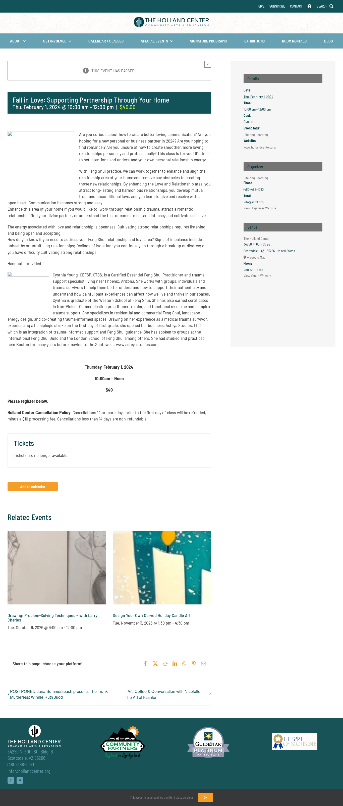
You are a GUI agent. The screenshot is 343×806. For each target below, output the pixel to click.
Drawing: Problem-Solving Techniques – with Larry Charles (52, 617)
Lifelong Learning (256, 134)
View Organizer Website (260, 208)
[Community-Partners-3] (122, 726)
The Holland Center (257, 238)
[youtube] (20, 780)
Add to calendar (32, 487)
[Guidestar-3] (208, 726)
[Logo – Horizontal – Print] (171, 19)
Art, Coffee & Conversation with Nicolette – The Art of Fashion (164, 694)
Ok (205, 797)
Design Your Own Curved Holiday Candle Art (152, 615)
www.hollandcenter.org (260, 147)
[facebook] (11, 780)
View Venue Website (257, 275)
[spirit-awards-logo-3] (294, 735)
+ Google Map (256, 257)
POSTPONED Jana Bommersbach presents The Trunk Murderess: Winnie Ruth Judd (59, 694)
